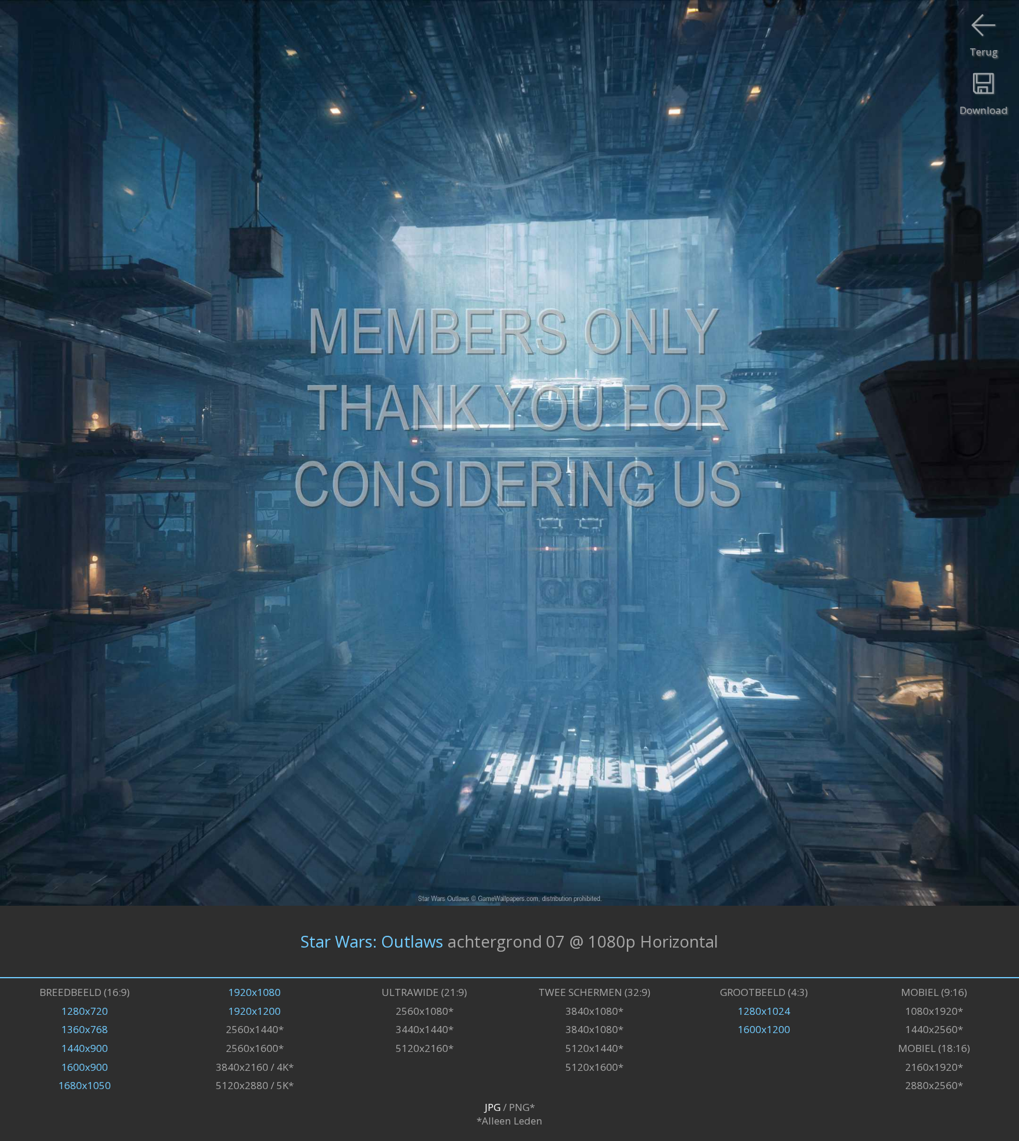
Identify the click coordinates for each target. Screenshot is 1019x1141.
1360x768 (84, 1029)
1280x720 (84, 1011)
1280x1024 (764, 1011)
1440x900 (84, 1048)
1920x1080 (254, 992)
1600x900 (84, 1067)
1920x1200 (254, 1011)
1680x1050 (84, 1085)
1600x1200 (764, 1029)
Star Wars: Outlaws (372, 941)
